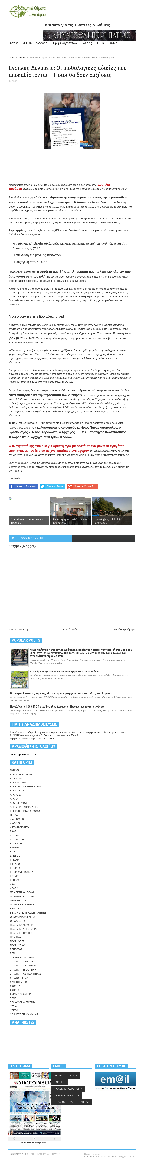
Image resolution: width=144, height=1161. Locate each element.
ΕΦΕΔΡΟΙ (15, 864)
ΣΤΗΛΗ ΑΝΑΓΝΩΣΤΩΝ (22, 957)
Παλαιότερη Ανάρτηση (124, 629)
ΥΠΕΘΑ (27, 43)
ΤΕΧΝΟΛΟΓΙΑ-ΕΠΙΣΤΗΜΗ (23, 1002)
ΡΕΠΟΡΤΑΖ (16, 949)
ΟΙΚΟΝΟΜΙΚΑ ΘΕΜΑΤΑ (22, 917)
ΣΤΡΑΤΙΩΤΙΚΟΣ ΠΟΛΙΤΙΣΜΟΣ (25, 973)
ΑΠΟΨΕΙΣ (15, 795)
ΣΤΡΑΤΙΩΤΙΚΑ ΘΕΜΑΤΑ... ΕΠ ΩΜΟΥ (44, 1154)
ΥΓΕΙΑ (13, 1006)
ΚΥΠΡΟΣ (14, 880)
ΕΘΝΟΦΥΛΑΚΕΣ (19, 839)
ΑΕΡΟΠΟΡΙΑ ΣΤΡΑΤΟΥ (22, 774)
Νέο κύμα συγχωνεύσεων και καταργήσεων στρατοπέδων (64, 671)
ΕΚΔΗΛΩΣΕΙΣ (17, 843)
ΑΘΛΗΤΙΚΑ (16, 778)
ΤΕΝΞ (13, 998)
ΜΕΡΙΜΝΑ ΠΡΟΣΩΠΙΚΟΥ (23, 896)
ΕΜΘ (12, 851)
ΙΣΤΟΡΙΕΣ (15, 868)
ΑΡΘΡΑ (15, 81)
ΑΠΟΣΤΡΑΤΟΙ (17, 790)
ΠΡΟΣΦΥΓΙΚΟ (17, 945)
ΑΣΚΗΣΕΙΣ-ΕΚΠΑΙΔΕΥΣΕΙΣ (24, 807)
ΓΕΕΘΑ (100, 43)
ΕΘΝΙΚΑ (14, 835)
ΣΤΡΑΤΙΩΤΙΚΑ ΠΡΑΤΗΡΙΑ (23, 965)
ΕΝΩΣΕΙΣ (15, 856)
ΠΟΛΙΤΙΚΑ (15, 937)
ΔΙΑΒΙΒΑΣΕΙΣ (17, 819)
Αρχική (14, 43)
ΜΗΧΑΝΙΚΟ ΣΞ (18, 900)
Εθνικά (113, 43)
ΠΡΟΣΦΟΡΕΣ (17, 941)
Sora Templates (103, 1156)
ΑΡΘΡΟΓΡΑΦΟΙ (18, 803)
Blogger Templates (93, 1154)
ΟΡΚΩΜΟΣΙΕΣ (17, 921)
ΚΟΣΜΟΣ (15, 876)
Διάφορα (41, 43)
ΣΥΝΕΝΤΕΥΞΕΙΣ (18, 982)
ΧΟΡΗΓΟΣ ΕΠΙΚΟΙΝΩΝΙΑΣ (24, 1014)
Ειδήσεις (86, 43)
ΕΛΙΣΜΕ (14, 847)
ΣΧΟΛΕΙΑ (15, 986)
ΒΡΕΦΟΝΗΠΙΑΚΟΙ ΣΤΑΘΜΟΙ (25, 811)
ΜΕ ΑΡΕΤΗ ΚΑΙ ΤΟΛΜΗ (22, 892)
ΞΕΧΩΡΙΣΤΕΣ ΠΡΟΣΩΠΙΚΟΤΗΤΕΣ (28, 912)
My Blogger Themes (124, 1156)
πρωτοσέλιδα (29, 1143)
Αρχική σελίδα (70, 629)
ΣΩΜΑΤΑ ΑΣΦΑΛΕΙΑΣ (21, 994)
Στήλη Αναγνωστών (64, 43)
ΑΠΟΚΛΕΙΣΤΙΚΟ (18, 782)
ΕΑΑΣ (13, 831)
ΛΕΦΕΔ (14, 888)
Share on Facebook (26, 486)
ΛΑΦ (12, 884)
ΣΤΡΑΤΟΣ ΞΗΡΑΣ (19, 978)
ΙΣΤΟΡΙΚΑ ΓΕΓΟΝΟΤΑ (21, 872)
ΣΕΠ (12, 953)
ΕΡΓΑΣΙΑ (14, 860)
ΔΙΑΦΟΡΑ (15, 823)
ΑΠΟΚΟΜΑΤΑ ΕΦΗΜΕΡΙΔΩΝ (25, 786)
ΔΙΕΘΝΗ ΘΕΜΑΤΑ (19, 827)
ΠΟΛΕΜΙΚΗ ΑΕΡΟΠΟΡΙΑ (23, 929)
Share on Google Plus (85, 486)
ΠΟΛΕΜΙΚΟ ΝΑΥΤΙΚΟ (21, 933)
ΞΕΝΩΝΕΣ (15, 908)
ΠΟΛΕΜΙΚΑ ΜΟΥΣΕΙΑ (21, 925)
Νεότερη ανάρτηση (18, 629)
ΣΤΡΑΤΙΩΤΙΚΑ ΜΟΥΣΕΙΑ (23, 961)
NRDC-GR (15, 770)
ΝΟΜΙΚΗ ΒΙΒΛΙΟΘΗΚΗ (22, 904)
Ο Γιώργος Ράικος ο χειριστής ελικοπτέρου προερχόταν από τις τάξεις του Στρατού (61, 693)
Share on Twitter (55, 486)
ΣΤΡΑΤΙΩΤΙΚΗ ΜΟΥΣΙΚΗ (23, 969)
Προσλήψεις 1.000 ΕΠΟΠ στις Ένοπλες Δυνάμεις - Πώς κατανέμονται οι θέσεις (57, 706)
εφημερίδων (42, 1143)
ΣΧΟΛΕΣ (14, 990)
